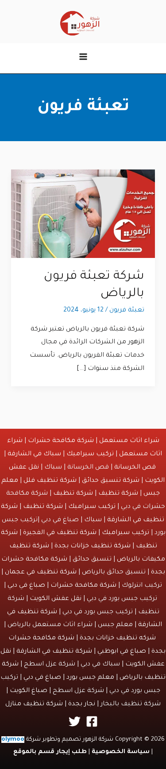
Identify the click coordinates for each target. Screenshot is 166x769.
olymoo (12, 739)
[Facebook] (92, 721)
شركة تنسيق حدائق (110, 480)
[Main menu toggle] (83, 56)
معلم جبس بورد (90, 677)
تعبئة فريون (126, 310)
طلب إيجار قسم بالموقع (50, 752)
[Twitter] (75, 721)
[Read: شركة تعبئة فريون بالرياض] (83, 214)
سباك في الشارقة (34, 454)
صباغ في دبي (26, 585)
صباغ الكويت (28, 691)
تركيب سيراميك (90, 454)
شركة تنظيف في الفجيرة (60, 533)
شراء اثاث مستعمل (129, 441)
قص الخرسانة (135, 467)
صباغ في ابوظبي (121, 651)
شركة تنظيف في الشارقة (54, 651)
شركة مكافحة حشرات (61, 441)
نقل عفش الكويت (55, 599)
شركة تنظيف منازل (34, 704)
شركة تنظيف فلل (50, 480)
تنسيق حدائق (92, 559)
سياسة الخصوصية (121, 752)
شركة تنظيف (118, 493)
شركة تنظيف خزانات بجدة (92, 546)
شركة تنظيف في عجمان (41, 572)
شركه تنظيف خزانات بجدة (118, 638)
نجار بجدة (81, 704)
